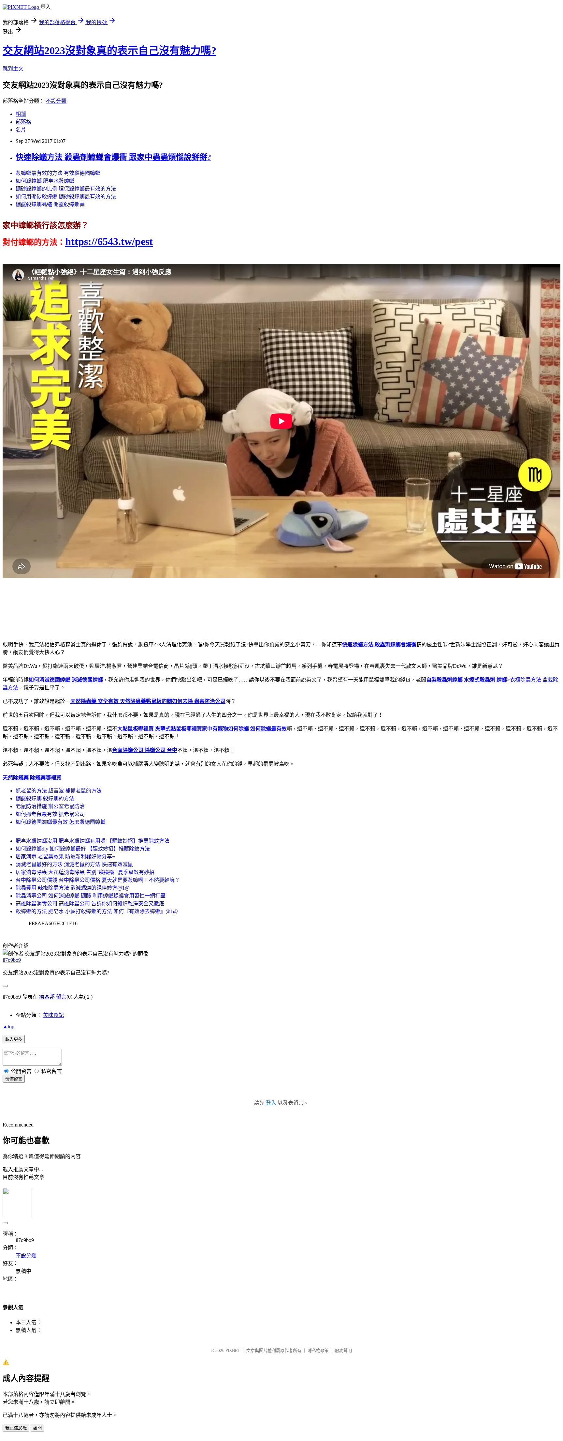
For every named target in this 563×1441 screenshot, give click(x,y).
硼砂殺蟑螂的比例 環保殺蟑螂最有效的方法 (66, 189)
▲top (8, 1026)
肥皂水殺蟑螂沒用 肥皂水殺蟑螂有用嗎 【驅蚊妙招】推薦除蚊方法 (92, 841)
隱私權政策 (318, 1350)
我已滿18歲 (16, 1428)
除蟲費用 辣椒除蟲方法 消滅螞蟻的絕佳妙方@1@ (73, 888)
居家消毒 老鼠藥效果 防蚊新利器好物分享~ (65, 856)
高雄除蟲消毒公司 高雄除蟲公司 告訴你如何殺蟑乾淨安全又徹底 (90, 903)
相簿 (21, 114)
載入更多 (13, 1039)
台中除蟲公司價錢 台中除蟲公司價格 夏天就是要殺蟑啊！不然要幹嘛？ (98, 880)
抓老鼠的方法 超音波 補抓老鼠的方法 (59, 790)
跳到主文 (13, 68)
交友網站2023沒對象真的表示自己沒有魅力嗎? (109, 50)
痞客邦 (47, 997)
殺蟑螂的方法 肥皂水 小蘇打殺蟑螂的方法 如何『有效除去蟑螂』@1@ (97, 911)
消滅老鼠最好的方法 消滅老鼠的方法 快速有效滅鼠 (74, 864)
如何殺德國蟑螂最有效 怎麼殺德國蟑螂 (61, 822)
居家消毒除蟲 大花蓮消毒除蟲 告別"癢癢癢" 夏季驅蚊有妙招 (85, 872)
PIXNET (232, 1350)
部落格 (23, 122)
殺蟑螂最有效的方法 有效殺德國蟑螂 (58, 173)
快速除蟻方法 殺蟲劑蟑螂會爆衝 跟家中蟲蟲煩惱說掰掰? (113, 157)
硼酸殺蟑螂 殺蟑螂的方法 (45, 798)
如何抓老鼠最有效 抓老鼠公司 (50, 814)
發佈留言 (13, 1079)
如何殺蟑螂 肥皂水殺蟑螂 (45, 181)
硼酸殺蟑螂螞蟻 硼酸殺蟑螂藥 (50, 204)
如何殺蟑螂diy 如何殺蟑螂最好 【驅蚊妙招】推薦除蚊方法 (83, 848)
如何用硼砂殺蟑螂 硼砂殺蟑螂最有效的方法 (66, 196)
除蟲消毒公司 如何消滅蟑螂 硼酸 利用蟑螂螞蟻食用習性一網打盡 (91, 895)
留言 (61, 997)
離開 (37, 1428)
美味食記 (53, 1015)
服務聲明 (343, 1350)
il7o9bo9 (12, 960)
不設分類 (56, 101)
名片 (21, 129)
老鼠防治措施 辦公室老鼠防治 (50, 806)
